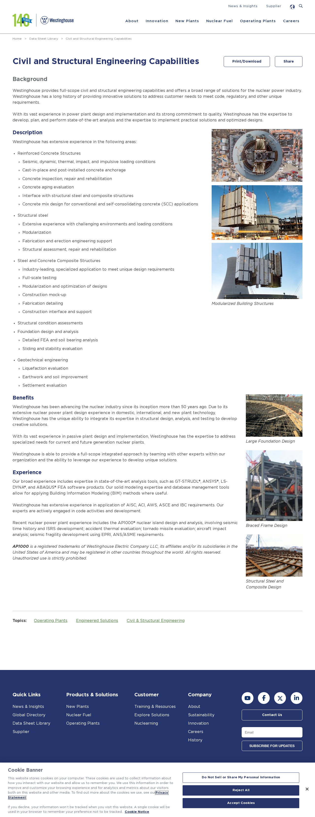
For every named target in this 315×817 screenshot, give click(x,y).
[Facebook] (264, 698)
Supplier (273, 6)
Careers (291, 21)
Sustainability (201, 715)
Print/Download (246, 61)
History (195, 740)
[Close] (307, 789)
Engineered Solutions (97, 621)
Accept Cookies (241, 803)
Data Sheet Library (43, 38)
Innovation (157, 21)
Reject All (241, 790)
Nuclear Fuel (219, 21)
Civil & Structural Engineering (156, 621)
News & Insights (243, 6)
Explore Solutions (151, 715)
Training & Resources (155, 707)
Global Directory (29, 715)
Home (17, 38)
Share (289, 61)
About (132, 21)
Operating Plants (258, 21)
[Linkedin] (296, 698)
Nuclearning (146, 723)
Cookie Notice (137, 812)
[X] (280, 698)
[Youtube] (247, 698)
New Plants (187, 21)
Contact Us (272, 715)
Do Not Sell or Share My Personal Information (241, 777)
